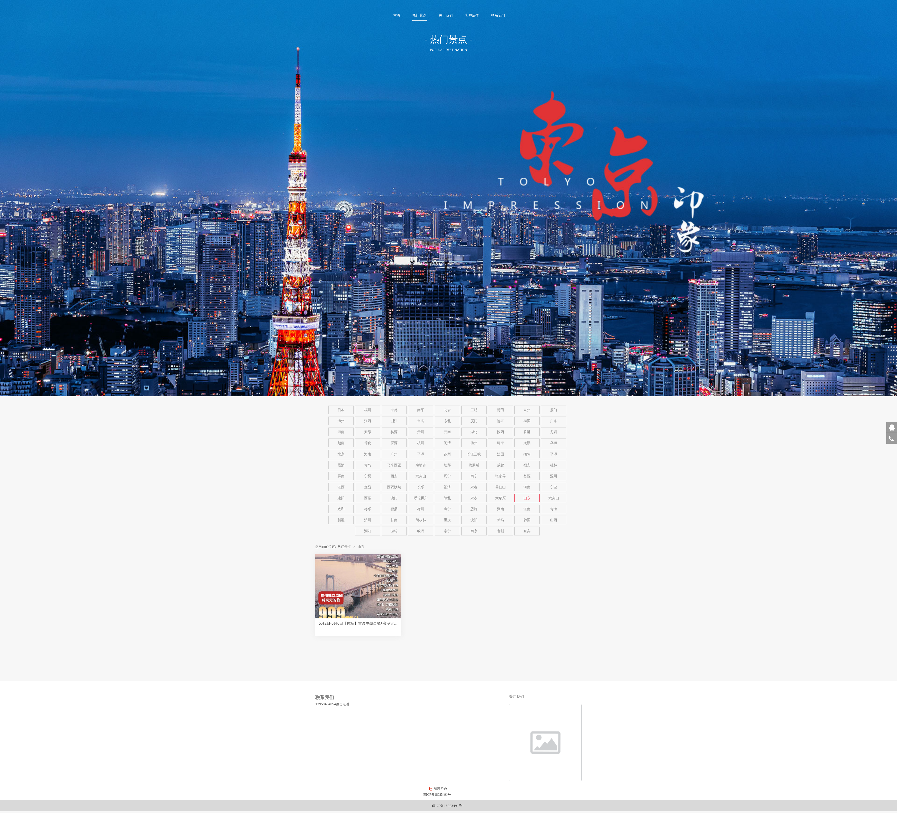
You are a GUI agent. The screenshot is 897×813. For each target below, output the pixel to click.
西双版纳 (394, 487)
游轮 (394, 530)
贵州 (420, 431)
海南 (367, 454)
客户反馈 (472, 15)
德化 (367, 442)
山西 (553, 519)
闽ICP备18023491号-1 (448, 805)
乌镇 (553, 442)
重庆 (447, 519)
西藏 (367, 498)
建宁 (500, 442)
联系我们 (498, 15)
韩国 (526, 519)
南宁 (473, 476)
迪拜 (447, 465)
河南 (341, 431)
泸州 (367, 519)
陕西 (500, 431)
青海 (553, 508)
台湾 (420, 420)
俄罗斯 (474, 465)
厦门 (553, 409)
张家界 (500, 476)
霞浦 (341, 465)
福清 (447, 487)
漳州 (341, 420)
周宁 (447, 476)
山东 (526, 498)
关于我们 (446, 15)
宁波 (553, 487)
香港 (526, 431)
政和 (341, 508)
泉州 (526, 409)
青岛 (367, 465)
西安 (394, 476)
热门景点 (420, 15)
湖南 (500, 508)
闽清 (447, 442)
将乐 (367, 508)
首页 (396, 15)
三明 (473, 409)
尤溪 (526, 442)
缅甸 (526, 454)
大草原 (500, 498)
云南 (447, 431)
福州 (367, 409)
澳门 (394, 498)
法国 (500, 454)
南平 (420, 409)
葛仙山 (500, 487)
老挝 (500, 530)
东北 (447, 420)
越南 (341, 442)
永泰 (473, 498)
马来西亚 (394, 465)
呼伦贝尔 (421, 498)
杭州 (420, 442)
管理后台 (440, 788)
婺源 (394, 431)
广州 (394, 454)
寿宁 (447, 508)
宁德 (394, 409)
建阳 (341, 498)
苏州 (447, 454)
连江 (500, 420)
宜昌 (367, 487)
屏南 (341, 476)
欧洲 (420, 530)
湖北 (473, 431)
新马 (500, 519)
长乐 (420, 487)
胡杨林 (421, 519)
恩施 (473, 508)
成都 (500, 465)
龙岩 (447, 409)
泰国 (526, 420)
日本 (341, 409)
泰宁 (447, 530)
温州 (553, 476)
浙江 (394, 420)
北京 (341, 454)
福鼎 (394, 508)
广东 (553, 420)
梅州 (420, 508)
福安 (526, 465)
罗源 (394, 442)
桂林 (553, 465)
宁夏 (367, 476)
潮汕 (367, 530)
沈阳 (473, 519)
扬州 (473, 442)
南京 (473, 530)
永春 (473, 487)
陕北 (447, 498)
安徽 (367, 431)
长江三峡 (474, 454)
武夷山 (421, 476)
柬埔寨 (421, 465)
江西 (367, 420)
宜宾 (526, 530)
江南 (526, 508)
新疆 (341, 519)
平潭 (420, 454)
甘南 (394, 519)
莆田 (500, 409)
